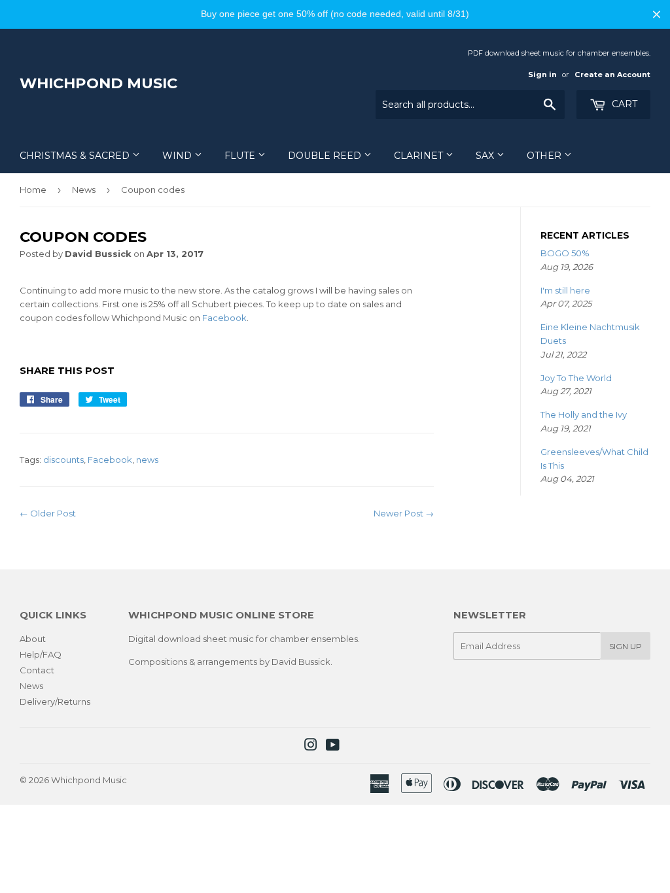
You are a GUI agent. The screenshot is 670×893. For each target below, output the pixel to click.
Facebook (224, 317)
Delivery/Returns (55, 701)
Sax (486, 155)
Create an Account (612, 74)
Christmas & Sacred (76, 155)
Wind (178, 155)
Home (33, 189)
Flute (241, 155)
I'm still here (565, 290)
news (147, 459)
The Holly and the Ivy (583, 414)
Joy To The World (576, 378)
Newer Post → (404, 513)
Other (545, 155)
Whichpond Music (98, 83)
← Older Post (48, 513)
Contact (37, 670)
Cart (623, 104)
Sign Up (625, 646)
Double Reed (326, 155)
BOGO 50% (565, 253)
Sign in (542, 74)
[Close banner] (656, 14)
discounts (63, 459)
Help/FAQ (41, 654)
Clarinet (420, 155)
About (33, 638)
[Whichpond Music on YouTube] (333, 746)
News (84, 189)
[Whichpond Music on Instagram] (310, 746)
